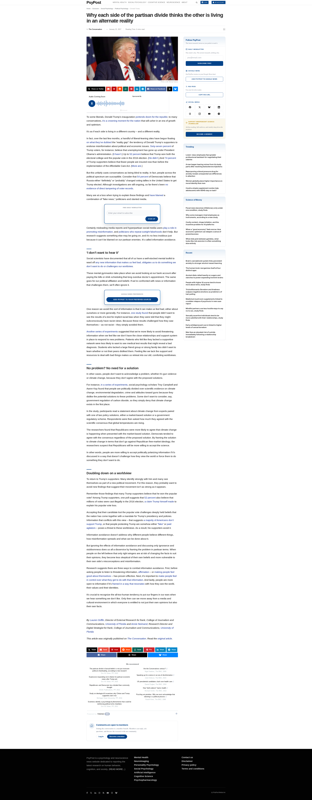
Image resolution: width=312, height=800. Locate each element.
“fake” (161, 524)
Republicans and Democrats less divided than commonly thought (109, 686)
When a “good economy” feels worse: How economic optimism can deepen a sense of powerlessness (203, 231)
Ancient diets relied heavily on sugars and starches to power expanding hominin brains (204, 276)
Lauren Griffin (97, 620)
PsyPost (94, 2)
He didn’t (153, 158)
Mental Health (120, 2)
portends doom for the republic (152, 117)
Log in (101, 736)
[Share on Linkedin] (137, 89)
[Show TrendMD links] (176, 714)
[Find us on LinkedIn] (95, 793)
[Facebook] (190, 107)
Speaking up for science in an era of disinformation (154, 675)
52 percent (135, 154)
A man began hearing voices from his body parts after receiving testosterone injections (204, 165)
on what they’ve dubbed (99, 142)
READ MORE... (117, 769)
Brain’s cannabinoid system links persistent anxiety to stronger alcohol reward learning (204, 262)
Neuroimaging (141, 761)
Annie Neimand (139, 624)
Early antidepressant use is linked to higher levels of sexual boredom (204, 326)
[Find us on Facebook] (87, 793)
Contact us (187, 757)
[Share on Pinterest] (131, 89)
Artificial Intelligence (145, 772)
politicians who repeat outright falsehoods (140, 231)
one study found (139, 313)
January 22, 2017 (115, 29)
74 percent (170, 158)
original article (165, 638)
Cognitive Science (156, 2)
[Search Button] (196, 2)
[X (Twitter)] (199, 107)
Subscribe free (204, 63)
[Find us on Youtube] (108, 793)
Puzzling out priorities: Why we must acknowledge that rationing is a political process (155, 696)
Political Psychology (121, 8)
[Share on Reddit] (119, 89)
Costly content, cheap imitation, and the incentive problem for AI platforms (202, 223)
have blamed (156, 195)
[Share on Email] (108, 89)
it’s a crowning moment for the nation (121, 121)
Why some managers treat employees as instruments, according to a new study (202, 216)
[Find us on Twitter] (91, 793)
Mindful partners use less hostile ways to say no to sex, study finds (204, 309)
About (184, 2)
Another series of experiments (102, 331)
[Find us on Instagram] (99, 793)
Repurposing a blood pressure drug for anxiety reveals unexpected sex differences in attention (204, 173)
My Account (219, 2)
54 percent (142, 176)
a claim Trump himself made (159, 501)
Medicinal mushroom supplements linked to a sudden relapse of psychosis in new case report (204, 301)
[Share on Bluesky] (175, 89)
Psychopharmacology (145, 780)
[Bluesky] (209, 107)
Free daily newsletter (132, 207)
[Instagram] (199, 114)
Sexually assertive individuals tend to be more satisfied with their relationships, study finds (204, 317)
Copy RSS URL (204, 95)
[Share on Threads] (169, 89)
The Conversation (95, 29)
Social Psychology (137, 2)
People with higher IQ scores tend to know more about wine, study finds (203, 283)
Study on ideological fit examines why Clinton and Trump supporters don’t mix (109, 695)
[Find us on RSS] (103, 793)
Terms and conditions (193, 769)
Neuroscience (173, 2)
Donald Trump (135, 8)
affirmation (143, 572)
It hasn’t (117, 154)
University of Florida (115, 624)
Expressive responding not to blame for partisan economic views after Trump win (109, 678)
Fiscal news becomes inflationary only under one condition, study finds (204, 209)
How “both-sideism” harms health (154, 688)
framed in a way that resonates (128, 584)
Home (89, 8)
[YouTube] (209, 114)
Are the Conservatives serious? (154, 669)
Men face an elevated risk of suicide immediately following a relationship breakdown (201, 334)
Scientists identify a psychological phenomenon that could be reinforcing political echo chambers (109, 703)
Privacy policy (189, 765)
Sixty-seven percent (160, 146)
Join (205, 2)
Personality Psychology (146, 765)
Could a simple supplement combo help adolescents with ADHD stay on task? (202, 189)
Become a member (117, 736)
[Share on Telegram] (142, 89)
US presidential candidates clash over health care (154, 681)
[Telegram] (218, 114)
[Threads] (190, 114)
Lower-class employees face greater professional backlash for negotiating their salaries (203, 157)
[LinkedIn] (218, 107)
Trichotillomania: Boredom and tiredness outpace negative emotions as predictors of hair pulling (204, 291)
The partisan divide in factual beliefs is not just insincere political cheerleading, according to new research (109, 670)
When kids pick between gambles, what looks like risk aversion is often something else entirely (203, 241)
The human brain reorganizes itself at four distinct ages (203, 269)
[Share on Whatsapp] (125, 89)
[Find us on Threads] (112, 793)
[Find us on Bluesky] (116, 793)
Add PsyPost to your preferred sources (132, 299)
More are (136, 166)
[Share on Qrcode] (114, 89)
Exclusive (96, 8)
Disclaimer (187, 761)
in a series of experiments (114, 384)
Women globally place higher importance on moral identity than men (204, 182)
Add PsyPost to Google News (204, 79)
